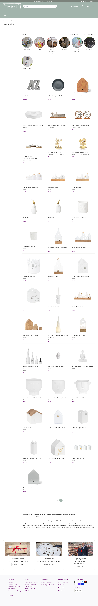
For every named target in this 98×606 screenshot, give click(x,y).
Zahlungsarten (12, 584)
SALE (5, 15)
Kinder (68, 12)
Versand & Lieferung (14, 586)
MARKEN (89, 12)
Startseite (5, 21)
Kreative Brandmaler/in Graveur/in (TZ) (47, 585)
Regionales (78, 12)
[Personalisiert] (49, 549)
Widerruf (10, 595)
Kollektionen (13, 21)
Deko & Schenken (31, 12)
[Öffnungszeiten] (80, 549)
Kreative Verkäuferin (47, 582)
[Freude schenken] (17, 549)
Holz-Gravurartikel (49, 564)
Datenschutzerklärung (14, 591)
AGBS (9, 593)
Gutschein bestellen (17, 564)
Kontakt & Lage (80, 566)
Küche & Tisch (16, 12)
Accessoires (57, 12)
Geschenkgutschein (30, 584)
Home (6, 12)
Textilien (45, 12)
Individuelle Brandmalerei (32, 582)
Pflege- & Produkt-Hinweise (30, 589)
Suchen (10, 582)
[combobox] (40, 6)
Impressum (11, 588)
